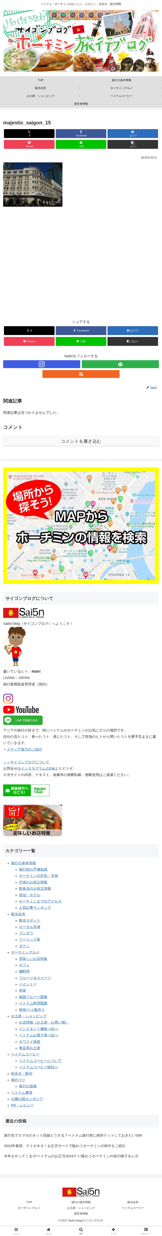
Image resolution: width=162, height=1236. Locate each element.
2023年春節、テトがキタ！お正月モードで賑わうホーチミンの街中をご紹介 (65, 1146)
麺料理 (24, 971)
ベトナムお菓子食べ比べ (38, 1035)
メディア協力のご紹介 (24, 749)
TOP (29, 1202)
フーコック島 (29, 940)
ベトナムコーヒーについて (40, 1061)
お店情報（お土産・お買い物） (44, 1022)
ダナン (24, 946)
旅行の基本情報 (23, 863)
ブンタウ (26, 933)
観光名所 (18, 914)
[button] (132, 144)
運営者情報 (81, 1213)
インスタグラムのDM (38, 768)
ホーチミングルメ (25, 952)
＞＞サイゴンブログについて (26, 762)
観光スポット (29, 920)
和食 (22, 991)
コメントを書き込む (81, 441)
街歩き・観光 (21, 1074)
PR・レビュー (22, 1105)
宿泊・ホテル (29, 895)
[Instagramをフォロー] (41, 364)
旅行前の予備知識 (33, 869)
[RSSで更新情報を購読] (81, 374)
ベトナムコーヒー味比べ (38, 1067)
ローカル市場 (29, 927)
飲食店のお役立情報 (35, 889)
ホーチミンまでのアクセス (40, 901)
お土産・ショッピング (29, 1016)
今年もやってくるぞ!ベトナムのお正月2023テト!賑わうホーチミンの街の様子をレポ (71, 1156)
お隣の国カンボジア (27, 1099)
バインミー (28, 984)
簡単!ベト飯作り (32, 1010)
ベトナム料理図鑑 (33, 1003)
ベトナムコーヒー (25, 1054)
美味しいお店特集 (33, 959)
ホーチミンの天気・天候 (38, 876)
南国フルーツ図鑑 (33, 997)
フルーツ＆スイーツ (35, 978)
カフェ (24, 965)
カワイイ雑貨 (29, 1042)
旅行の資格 (28, 1086)
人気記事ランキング (35, 908)
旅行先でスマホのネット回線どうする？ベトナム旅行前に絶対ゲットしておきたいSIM (73, 1135)
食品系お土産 (29, 1048)
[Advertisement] (81, 265)
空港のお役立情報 (33, 882)
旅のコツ (18, 1080)
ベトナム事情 (21, 1093)
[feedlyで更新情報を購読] (120, 364)
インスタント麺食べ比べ (38, 1029)
